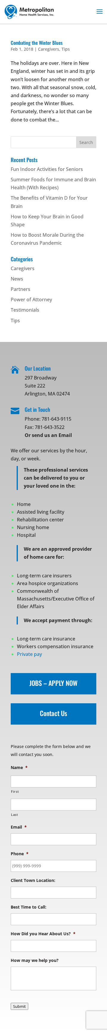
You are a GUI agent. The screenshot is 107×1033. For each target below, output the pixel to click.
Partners (20, 289)
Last (14, 814)
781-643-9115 (56, 419)
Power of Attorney (31, 299)
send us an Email (52, 435)
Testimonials (25, 310)
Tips (66, 49)
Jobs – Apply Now (53, 683)
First (15, 791)
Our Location (38, 368)
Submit (19, 1006)
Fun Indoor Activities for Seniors (47, 169)
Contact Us (53, 713)
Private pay (29, 654)
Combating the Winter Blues (36, 42)
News (17, 279)
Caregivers (48, 49)
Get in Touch (37, 409)
